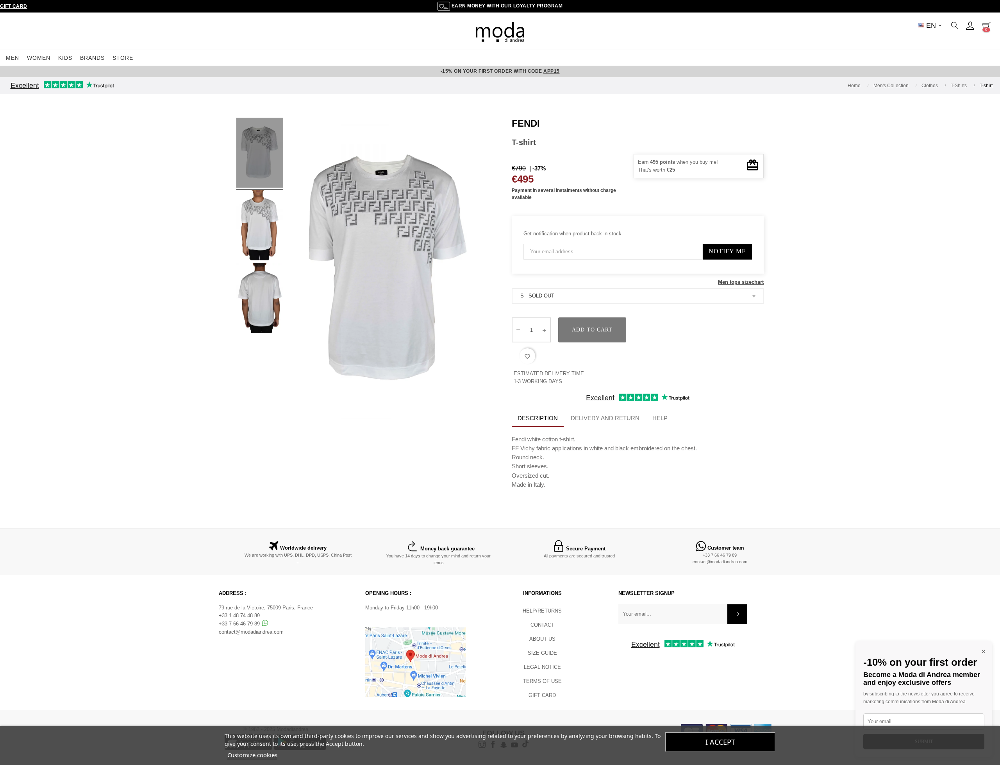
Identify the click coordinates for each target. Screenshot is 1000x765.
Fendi (526, 123)
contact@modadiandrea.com (720, 561)
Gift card (542, 695)
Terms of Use (542, 681)
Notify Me (727, 251)
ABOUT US (542, 639)
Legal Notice (542, 667)
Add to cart (592, 330)
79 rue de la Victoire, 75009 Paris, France (266, 608)
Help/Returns (542, 611)
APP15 (551, 71)
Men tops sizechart (741, 282)
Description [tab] (538, 418)
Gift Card (13, 6)
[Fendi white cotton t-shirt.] (259, 154)
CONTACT (542, 625)
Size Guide (542, 653)
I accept (720, 742)
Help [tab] (660, 418)
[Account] (970, 25)
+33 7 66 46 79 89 (720, 555)
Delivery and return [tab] (605, 418)
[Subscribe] (737, 614)
